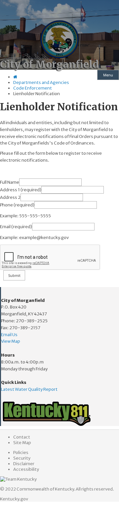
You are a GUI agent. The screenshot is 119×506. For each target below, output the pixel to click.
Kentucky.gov (14, 499)
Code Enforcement (32, 88)
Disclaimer (23, 463)
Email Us (9, 334)
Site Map (22, 442)
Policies (20, 452)
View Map (10, 341)
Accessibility (26, 469)
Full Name (9, 182)
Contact (21, 437)
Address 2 (10, 197)
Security (21, 458)
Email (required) (16, 226)
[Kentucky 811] (60, 414)
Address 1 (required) (20, 190)
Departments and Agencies (41, 82)
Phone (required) (17, 205)
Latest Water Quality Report (29, 389)
